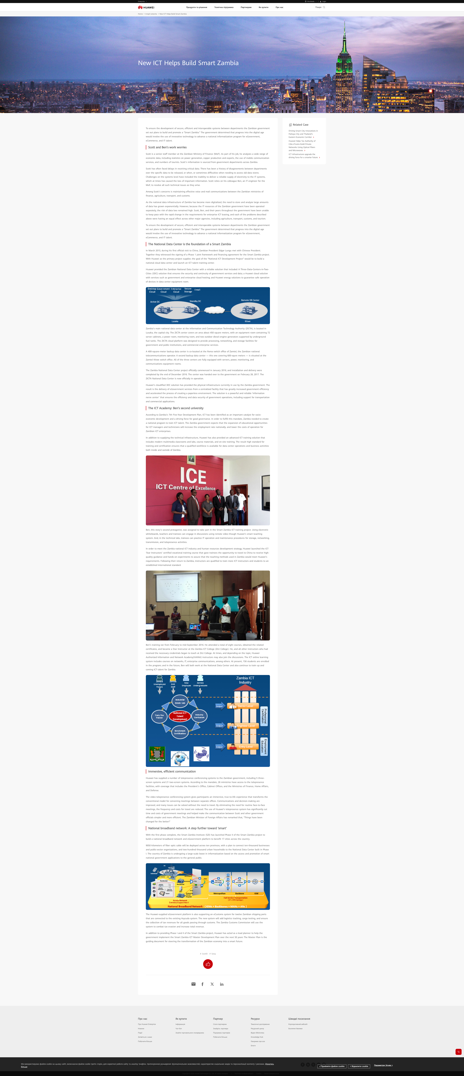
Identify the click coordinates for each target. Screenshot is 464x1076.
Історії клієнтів (151, 14)
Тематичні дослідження (260, 1024)
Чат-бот (179, 1029)
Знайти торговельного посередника (190, 1033)
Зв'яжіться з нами (145, 1037)
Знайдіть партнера (220, 1029)
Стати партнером (220, 1024)
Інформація (180, 1024)
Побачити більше (145, 1041)
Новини (141, 1029)
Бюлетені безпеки (295, 1029)
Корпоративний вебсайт (298, 1024)
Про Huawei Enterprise (147, 1024)
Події (140, 1033)
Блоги (253, 1046)
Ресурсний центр (257, 1029)
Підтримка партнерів (221, 1033)
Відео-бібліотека (257, 1033)
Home (140, 14)
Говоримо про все (258, 1041)
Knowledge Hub (257, 1037)
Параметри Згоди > (383, 1065)
